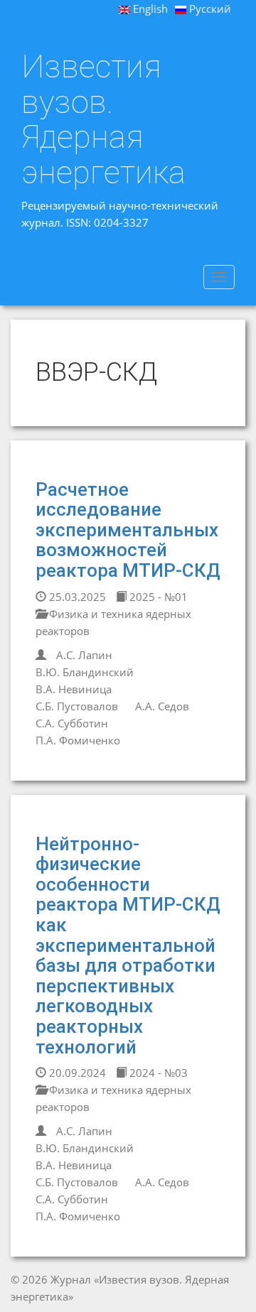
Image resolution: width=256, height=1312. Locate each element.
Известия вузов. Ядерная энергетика (103, 119)
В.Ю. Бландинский (85, 672)
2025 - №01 (157, 597)
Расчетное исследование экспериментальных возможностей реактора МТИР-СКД (128, 530)
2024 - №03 (157, 1073)
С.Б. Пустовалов (77, 706)
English (149, 8)
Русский (208, 8)
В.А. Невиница (74, 689)
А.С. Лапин (84, 655)
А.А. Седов (162, 706)
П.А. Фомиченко (78, 740)
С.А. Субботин (72, 723)
